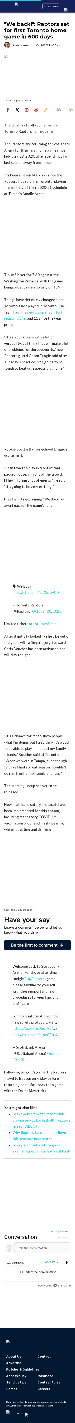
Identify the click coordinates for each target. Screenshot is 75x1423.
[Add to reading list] (71, 110)
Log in (53, 1231)
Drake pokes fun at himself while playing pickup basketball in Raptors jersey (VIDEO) (41, 1120)
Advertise (14, 1363)
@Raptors (36, 978)
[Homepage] (14, 1340)
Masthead (45, 1376)
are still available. (43, 624)
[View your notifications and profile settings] (66, 1262)
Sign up (64, 1231)
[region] (37, 1259)
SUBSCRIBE (51, 6)
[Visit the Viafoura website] (62, 1285)
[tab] (16, 1262)
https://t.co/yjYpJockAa (31, 1028)
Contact (44, 1356)
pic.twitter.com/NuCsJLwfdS (35, 592)
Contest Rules (49, 1382)
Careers (44, 1389)
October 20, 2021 (46, 611)
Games (11, 1389)
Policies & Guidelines (22, 1369)
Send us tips (16, 1382)
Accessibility (16, 1376)
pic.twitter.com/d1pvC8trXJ (35, 1034)
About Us (13, 1356)
